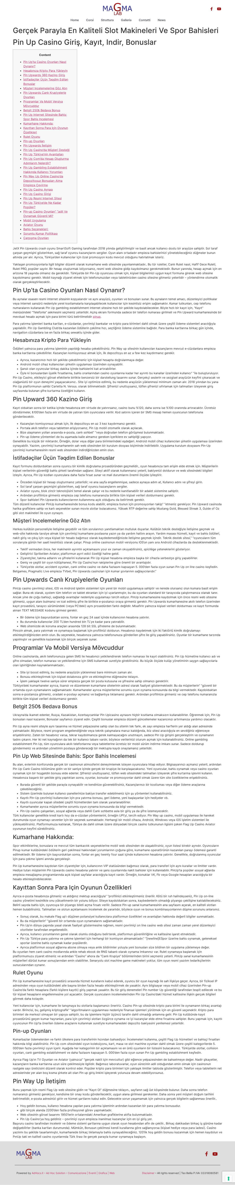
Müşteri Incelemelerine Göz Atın (45, 88)
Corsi (90, 20)
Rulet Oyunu (31, 136)
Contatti (144, 20)
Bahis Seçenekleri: (35, 229)
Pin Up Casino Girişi (37, 194)
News (162, 20)
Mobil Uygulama (34, 220)
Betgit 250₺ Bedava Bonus (41, 110)
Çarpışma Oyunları (36, 238)
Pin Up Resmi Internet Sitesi (42, 198)
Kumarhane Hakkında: (38, 123)
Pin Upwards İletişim (37, 145)
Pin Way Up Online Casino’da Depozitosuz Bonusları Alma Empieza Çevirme (43, 180)
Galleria (126, 20)
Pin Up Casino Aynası (38, 189)
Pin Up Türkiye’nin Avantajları (43, 154)
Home (74, 20)
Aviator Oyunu (33, 225)
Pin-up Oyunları (34, 141)
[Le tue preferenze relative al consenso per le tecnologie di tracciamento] (228, 1178)
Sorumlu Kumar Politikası (40, 233)
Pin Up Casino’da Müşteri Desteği (46, 150)
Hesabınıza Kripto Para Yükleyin (45, 70)
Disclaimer (148, 1173)
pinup (97, 316)
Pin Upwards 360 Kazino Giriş (44, 75)
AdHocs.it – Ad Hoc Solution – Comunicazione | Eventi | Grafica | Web (73, 1173)
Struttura (107, 20)
